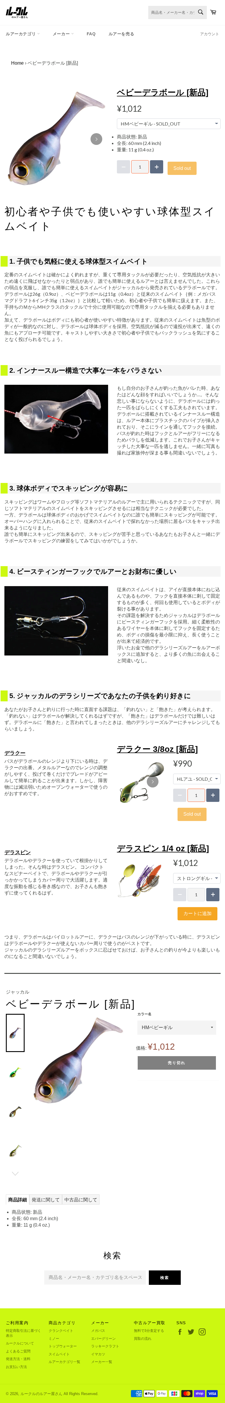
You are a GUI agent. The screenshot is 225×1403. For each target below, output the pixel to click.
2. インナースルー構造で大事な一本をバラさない (85, 370)
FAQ (91, 33)
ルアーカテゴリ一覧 (64, 1362)
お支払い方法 (16, 1367)
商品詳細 (17, 1199)
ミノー (54, 1339)
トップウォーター (63, 1346)
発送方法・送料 (18, 1359)
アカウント (209, 34)
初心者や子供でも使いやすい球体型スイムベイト (110, 218)
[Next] (96, 139)
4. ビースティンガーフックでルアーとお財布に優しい (93, 571)
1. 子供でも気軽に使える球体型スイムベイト (78, 261)
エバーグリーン (103, 1339)
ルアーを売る (121, 33)
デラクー (14, 753)
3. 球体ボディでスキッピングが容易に (68, 488)
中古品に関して (80, 1199)
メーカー (62, 33)
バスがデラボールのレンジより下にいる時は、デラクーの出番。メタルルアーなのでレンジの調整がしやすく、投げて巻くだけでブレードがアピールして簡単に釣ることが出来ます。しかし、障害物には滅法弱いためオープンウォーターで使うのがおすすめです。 (56, 777)
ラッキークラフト (105, 1346)
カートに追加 (197, 913)
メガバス (98, 1331)
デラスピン (17, 852)
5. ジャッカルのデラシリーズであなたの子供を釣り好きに (100, 696)
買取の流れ (142, 1339)
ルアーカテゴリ (21, 33)
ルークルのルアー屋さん (41, 1394)
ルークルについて (20, 1343)
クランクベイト (61, 1331)
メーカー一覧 (101, 1362)
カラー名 (144, 1014)
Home (17, 63)
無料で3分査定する (149, 1331)
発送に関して (46, 1199)
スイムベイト (59, 1354)
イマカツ (98, 1354)
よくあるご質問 (18, 1351)
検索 (164, 1277)
